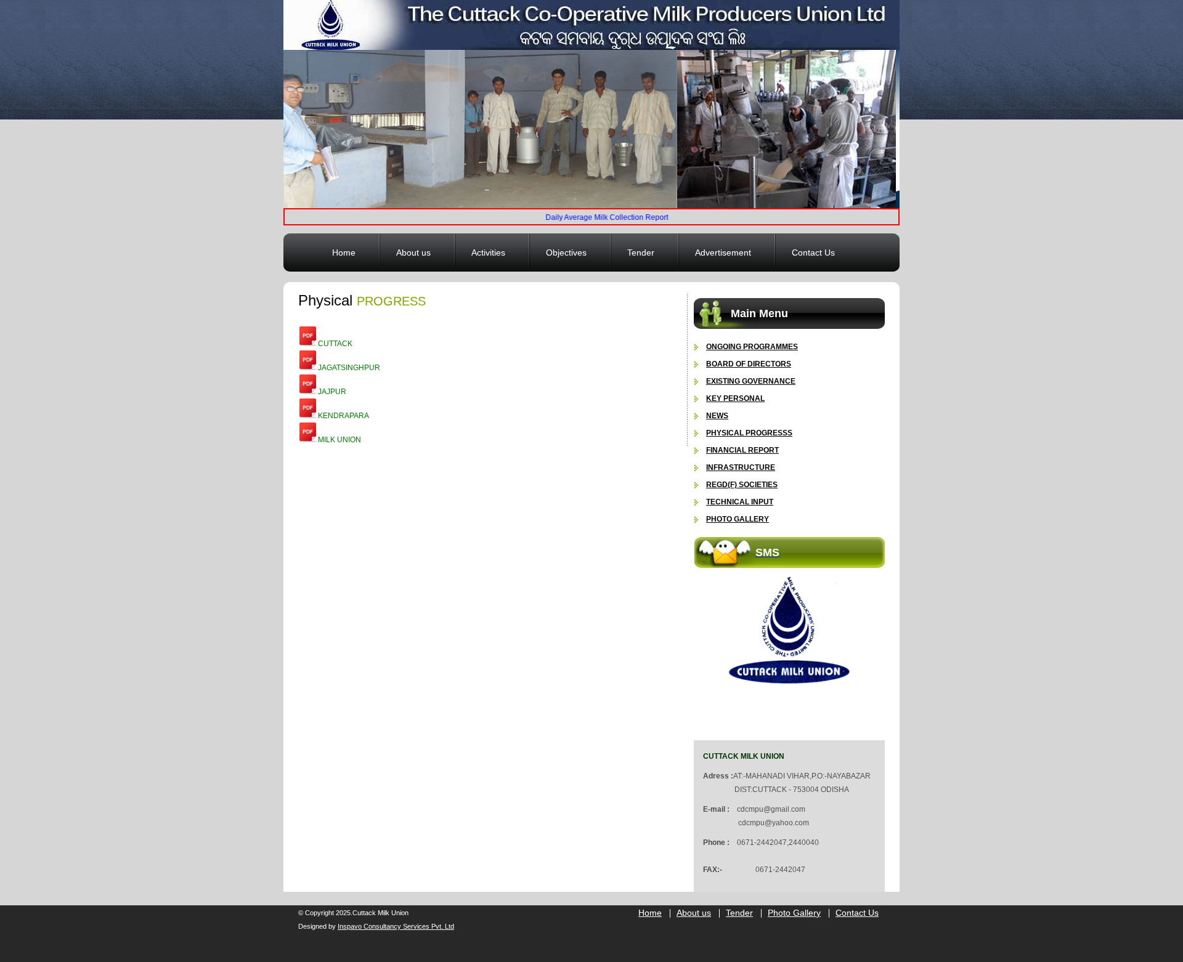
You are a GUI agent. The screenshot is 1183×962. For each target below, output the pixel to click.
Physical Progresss (749, 433)
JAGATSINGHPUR (349, 367)
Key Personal (735, 398)
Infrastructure (740, 467)
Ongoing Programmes (752, 346)
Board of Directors (748, 364)
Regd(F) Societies (742, 484)
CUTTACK (335, 343)
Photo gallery (737, 519)
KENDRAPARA (343, 415)
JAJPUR (332, 391)
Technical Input (739, 502)
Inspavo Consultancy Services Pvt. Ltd (396, 926)
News (717, 415)
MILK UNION (339, 439)
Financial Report (742, 450)
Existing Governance (750, 381)
